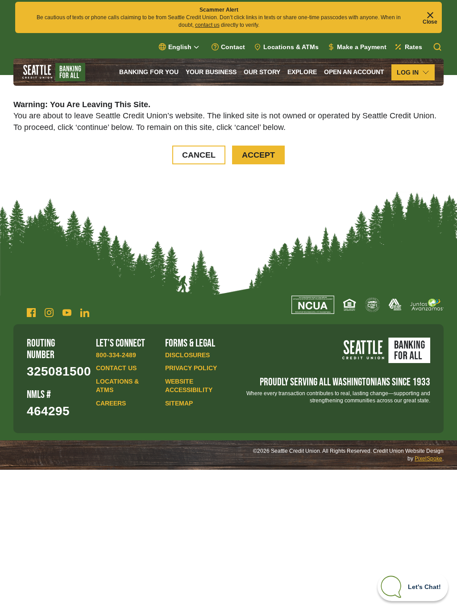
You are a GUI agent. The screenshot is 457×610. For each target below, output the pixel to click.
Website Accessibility (188, 386)
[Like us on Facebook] (31, 312)
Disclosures (187, 355)
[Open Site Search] (437, 47)
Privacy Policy (191, 368)
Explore (302, 71)
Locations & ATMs (291, 46)
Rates (413, 46)
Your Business (211, 71)
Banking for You (149, 71)
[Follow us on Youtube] (66, 312)
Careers (111, 403)
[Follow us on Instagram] (49, 312)
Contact (233, 46)
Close (430, 22)
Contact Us (116, 368)
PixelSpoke (428, 458)
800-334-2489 (116, 355)
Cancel (199, 154)
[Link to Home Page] (53, 72)
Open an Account (354, 71)
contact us (207, 25)
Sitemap (179, 403)
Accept (258, 154)
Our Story (262, 71)
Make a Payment (361, 46)
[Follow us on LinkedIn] (84, 312)
